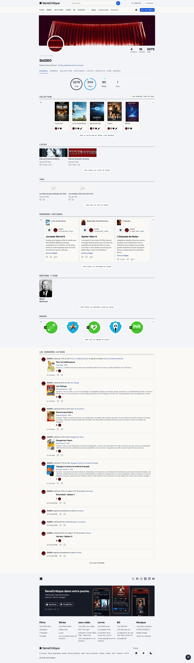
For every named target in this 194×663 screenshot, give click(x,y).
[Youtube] (153, 579)
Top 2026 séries (65, 626)
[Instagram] (141, 579)
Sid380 (51, 56)
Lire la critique (51, 253)
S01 (74, 491)
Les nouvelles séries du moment (68, 637)
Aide (83, 653)
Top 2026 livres (104, 626)
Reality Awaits (141, 633)
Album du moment (143, 636)
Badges (117, 71)
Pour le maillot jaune (78, 359)
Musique (141, 622)
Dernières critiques (50, 214)
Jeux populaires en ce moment (86, 639)
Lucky (61, 633)
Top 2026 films (45, 626)
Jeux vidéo (84, 622)
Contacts (100, 71)
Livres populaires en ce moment (106, 639)
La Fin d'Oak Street (79, 123)
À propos (43, 653)
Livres (101, 622)
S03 (74, 533)
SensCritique (43, 56)
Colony (110, 123)
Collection (66, 71)
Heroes (88, 533)
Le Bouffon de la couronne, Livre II (104, 634)
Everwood (89, 491)
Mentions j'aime (48, 275)
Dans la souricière (77, 409)
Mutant (127, 123)
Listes (90, 71)
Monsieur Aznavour (78, 522)
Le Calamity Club (104, 630)
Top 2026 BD (122, 626)
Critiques (79, 71)
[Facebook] (137, 579)
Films (42, 622)
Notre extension (74, 653)
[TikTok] (145, 579)
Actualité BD (122, 638)
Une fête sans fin (123, 630)
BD (118, 622)
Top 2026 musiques (143, 626)
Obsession (43, 630)
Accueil (43, 71)
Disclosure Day (95, 123)
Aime (109, 71)
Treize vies (59, 123)
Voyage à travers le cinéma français (84, 463)
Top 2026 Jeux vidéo (86, 626)
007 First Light (83, 630)
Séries (62, 622)
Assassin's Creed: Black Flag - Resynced (87, 634)
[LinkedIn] (149, 579)
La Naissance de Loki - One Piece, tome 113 (125, 634)
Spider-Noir (63, 630)
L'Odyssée (43, 633)
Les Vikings (74, 383)
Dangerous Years (77, 437)
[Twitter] (133, 579)
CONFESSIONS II (143, 630)
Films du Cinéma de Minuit (113, 359)
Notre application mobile (57, 653)
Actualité (42, 636)
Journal (54, 71)
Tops (41, 179)
